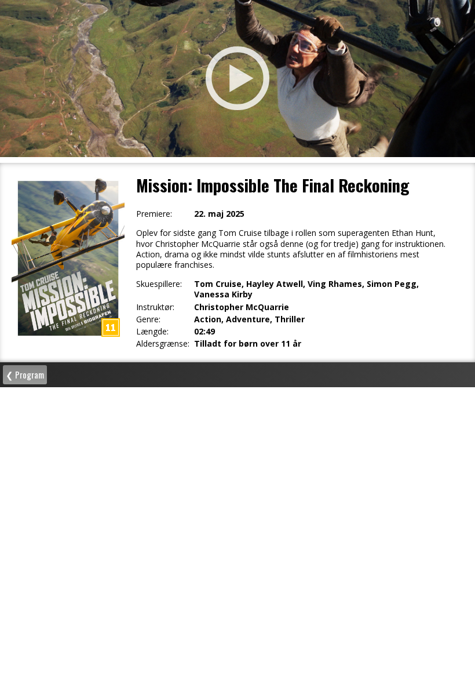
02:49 (204, 331)
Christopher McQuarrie (241, 307)
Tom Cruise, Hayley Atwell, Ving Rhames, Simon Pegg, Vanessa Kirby (306, 289)
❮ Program (25, 374)
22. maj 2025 (219, 214)
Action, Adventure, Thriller (249, 319)
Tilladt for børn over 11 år (247, 344)
